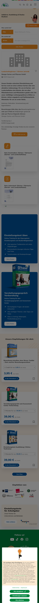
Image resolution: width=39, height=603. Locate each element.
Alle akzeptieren (18, 591)
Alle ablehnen (20, 600)
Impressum (24, 588)
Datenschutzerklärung (20, 575)
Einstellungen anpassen (20, 596)
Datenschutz (15, 588)
